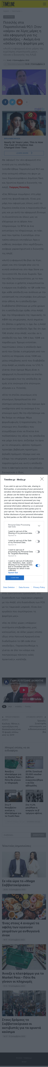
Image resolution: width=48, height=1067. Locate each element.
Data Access (24, 587)
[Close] (42, 479)
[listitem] (24, 526)
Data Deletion (9, 587)
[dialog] (24, 533)
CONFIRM (15, 577)
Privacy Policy (39, 587)
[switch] (38, 532)
